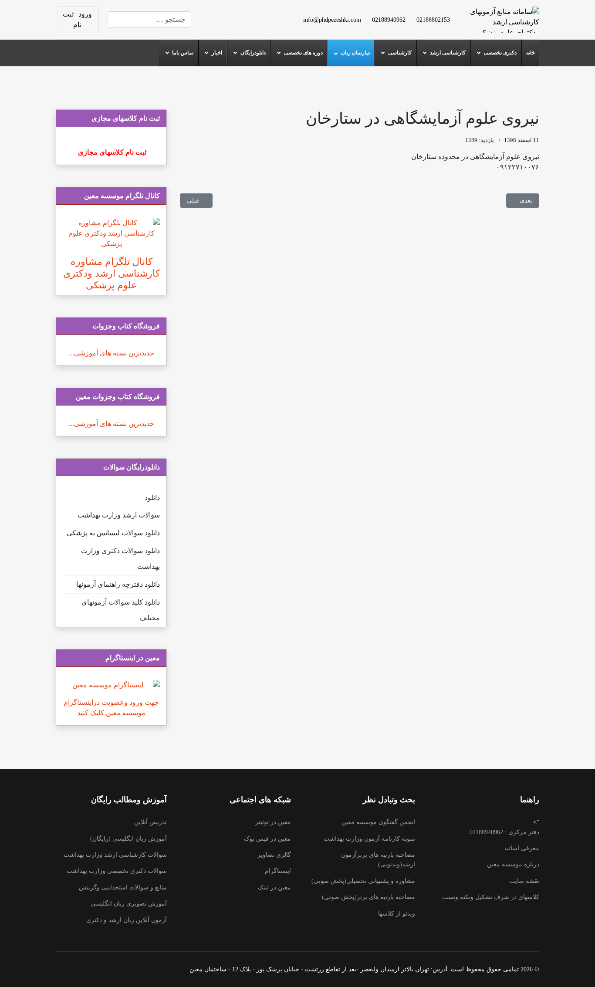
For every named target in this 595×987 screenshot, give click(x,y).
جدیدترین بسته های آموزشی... (111, 353)
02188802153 (433, 19)
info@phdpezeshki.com (332, 19)
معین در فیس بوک (267, 838)
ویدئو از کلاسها (396, 913)
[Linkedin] (233, 14)
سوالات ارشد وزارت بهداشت (119, 515)
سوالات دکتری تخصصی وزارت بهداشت (117, 871)
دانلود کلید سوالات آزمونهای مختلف (120, 610)
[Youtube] (247, 14)
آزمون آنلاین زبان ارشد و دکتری (126, 920)
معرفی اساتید (521, 848)
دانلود (152, 497)
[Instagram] (247, 24)
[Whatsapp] (233, 24)
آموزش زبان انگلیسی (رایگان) (128, 838)
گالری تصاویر (274, 855)
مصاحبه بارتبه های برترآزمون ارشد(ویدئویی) (378, 860)
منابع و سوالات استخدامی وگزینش (123, 887)
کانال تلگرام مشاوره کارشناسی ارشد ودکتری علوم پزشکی (111, 273)
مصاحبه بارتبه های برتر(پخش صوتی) (368, 897)
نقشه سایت (524, 881)
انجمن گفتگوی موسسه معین (378, 822)
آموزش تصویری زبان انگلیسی (129, 903)
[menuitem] (530, 53)
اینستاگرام (278, 871)
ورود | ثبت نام (77, 19)
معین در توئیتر (273, 822)
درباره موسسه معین (513, 864)
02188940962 (389, 19)
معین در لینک (274, 887)
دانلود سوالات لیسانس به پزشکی (113, 533)
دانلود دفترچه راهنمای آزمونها (118, 584)
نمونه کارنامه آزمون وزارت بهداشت (369, 838)
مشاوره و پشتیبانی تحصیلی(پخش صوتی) (363, 881)
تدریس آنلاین (150, 822)
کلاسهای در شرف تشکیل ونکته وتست (490, 897)
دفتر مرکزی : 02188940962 (504, 832)
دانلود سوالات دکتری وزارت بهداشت (120, 558)
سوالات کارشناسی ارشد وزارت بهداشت (115, 855)
